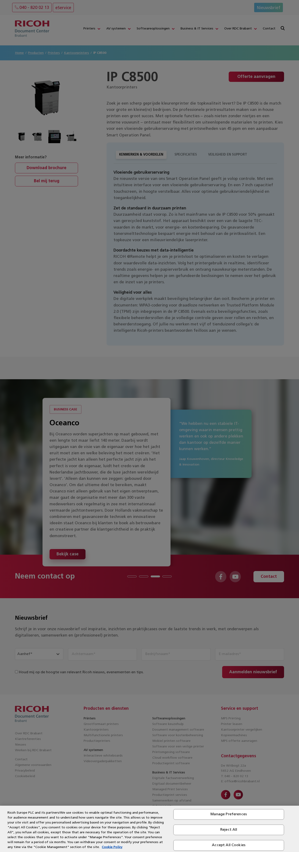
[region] (149, 829)
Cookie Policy (112, 847)
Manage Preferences (228, 814)
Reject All (228, 830)
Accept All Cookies (229, 845)
